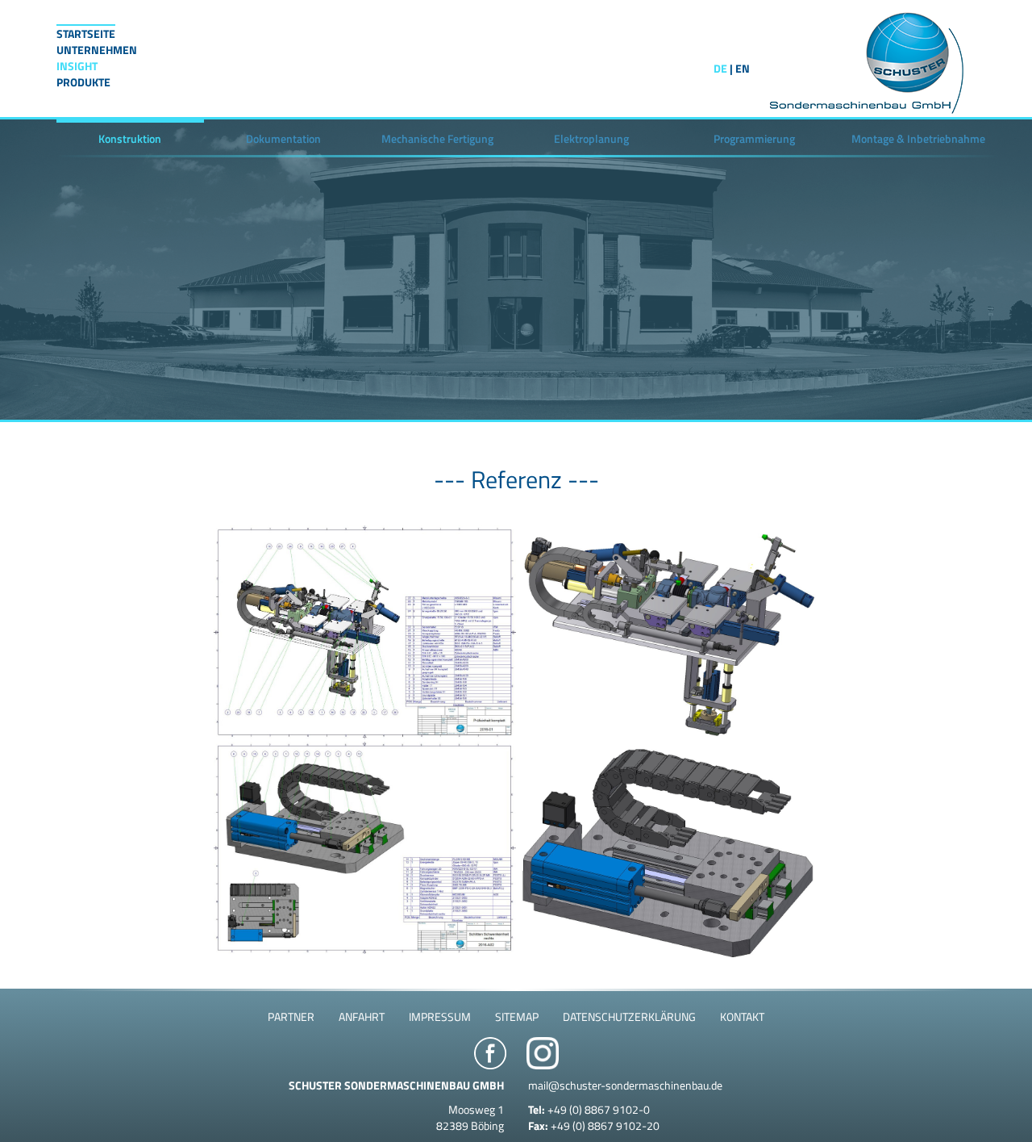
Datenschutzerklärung (629, 1016)
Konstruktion (129, 138)
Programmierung (754, 138)
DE (720, 68)
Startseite (85, 33)
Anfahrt (362, 1016)
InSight (77, 66)
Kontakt (742, 1016)
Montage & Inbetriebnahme (918, 138)
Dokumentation (283, 138)
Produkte (83, 82)
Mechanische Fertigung (437, 138)
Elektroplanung (591, 138)
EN (742, 68)
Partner (291, 1016)
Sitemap (517, 1016)
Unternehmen (96, 50)
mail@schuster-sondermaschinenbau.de (625, 1085)
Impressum (440, 1016)
